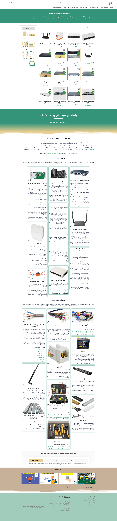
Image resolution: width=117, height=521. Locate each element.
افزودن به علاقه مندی (82, 36)
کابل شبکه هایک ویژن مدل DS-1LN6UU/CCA (59, 44)
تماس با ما (93, 509)
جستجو (60, 3)
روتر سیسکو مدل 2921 (74, 62)
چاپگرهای (81, 185)
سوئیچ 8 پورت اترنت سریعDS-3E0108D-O (88, 44)
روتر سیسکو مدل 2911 (60, 62)
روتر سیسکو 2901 (45, 62)
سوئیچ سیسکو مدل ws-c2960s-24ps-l (60, 82)
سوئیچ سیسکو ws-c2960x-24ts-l (74, 101)
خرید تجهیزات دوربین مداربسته (89, 500)
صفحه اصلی (93, 27)
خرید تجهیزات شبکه (91, 502)
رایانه (88, 185)
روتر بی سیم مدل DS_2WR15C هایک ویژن (45, 44)
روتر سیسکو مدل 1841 (88, 81)
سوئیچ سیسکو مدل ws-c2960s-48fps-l (88, 102)
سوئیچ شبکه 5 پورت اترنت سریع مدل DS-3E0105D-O (74, 44)
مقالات (94, 507)
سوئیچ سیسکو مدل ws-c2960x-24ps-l (60, 102)
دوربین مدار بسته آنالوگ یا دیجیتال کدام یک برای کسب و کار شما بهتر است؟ (87, 487)
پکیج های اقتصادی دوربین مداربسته (88, 505)
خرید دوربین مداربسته (91, 498)
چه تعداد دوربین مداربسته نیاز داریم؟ (30, 486)
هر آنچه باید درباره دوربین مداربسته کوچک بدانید (68, 487)
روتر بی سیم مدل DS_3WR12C (88, 62)
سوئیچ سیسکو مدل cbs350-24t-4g (45, 102)
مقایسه (82, 31)
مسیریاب (85, 185)
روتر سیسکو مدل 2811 (74, 81)
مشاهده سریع (82, 34)
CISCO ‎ (74, 63)
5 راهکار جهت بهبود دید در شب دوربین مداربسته (49, 487)
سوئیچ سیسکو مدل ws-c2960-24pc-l (45, 82)
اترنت (24, 337)
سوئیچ (83, 274)
